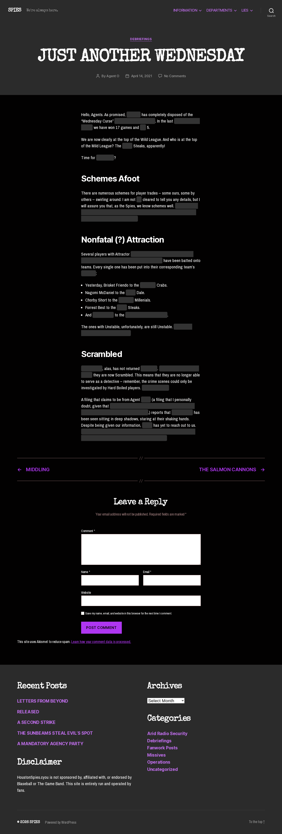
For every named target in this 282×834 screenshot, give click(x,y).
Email (147, 572)
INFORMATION (185, 10)
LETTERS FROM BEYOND (42, 701)
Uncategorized (162, 769)
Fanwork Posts (162, 747)
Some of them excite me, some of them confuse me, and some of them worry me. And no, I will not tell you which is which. (139, 212)
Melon (146, 400)
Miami (131, 293)
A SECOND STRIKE (36, 722)
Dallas (127, 146)
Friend (147, 425)
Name (85, 572)
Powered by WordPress (60, 822)
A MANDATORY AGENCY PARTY (50, 743)
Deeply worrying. (155, 388)
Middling (134, 115)
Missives (156, 755)
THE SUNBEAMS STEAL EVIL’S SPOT (55, 733)
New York (126, 300)
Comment (88, 531)
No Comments (175, 76)
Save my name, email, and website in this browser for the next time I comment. (128, 613)
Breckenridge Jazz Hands (146, 315)
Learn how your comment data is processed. (101, 641)
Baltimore (148, 285)
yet (139, 199)
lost (143, 127)
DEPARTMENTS (219, 10)
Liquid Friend (103, 315)
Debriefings (141, 39)
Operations (158, 762)
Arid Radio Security (167, 733)
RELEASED (28, 711)
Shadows (88, 273)
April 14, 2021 (141, 76)
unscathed (149, 368)
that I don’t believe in (134, 121)
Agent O (112, 76)
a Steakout (105, 158)
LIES (245, 10)
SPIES (14, 10)
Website (86, 592)
